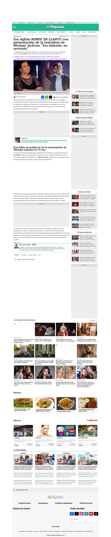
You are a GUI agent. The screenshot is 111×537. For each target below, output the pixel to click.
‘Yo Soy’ (61, 100)
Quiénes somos (25, 503)
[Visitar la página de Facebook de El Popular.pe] (72, 513)
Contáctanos (43, 503)
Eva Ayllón (24, 255)
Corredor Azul (31, 22)
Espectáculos (31, 32)
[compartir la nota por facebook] (42, 97)
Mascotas (39, 22)
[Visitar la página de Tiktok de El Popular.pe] (96, 513)
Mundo (78, 32)
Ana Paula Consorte (49, 22)
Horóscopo (60, 22)
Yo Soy (63, 52)
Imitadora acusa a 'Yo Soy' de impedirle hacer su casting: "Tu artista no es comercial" (37, 56)
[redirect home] (55, 497)
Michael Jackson (32, 255)
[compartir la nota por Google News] (61, 97)
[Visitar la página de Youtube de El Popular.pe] (91, 513)
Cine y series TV (61, 32)
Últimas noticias (19, 32)
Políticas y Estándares (63, 503)
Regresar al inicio (22, 490)
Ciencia (71, 32)
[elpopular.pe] (55, 29)
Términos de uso (85, 503)
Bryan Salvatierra (21, 97)
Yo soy (39, 255)
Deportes (51, 32)
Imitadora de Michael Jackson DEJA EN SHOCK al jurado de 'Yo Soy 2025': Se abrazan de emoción (41, 59)
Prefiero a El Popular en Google (25, 259)
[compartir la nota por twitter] (50, 97)
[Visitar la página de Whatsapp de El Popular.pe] (86, 513)
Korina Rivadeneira (69, 22)
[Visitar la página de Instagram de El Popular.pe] (81, 513)
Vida (84, 32)
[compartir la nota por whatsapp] (46, 97)
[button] (14, 27)
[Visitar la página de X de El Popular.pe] (77, 513)
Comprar (29, 444)
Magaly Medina (21, 22)
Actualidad (42, 32)
